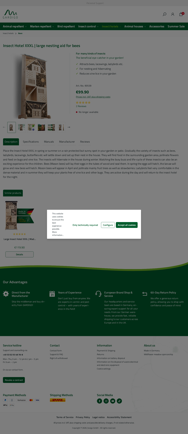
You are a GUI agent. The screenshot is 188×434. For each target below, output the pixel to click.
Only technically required (85, 225)
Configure (108, 225)
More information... (58, 233)
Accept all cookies (127, 225)
